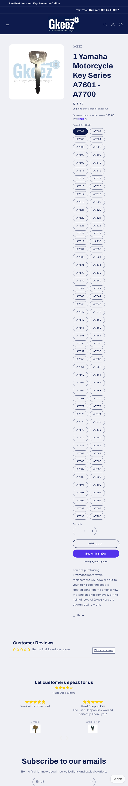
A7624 (97, 218)
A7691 (80, 485)
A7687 (80, 469)
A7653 (80, 335)
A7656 (97, 343)
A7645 (80, 304)
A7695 (80, 500)
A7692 (97, 485)
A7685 (80, 461)
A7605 (80, 147)
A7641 (80, 288)
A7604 (97, 139)
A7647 (80, 312)
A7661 (80, 367)
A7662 (97, 367)
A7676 (97, 422)
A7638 (97, 273)
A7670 (97, 398)
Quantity (77, 524)
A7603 (80, 139)
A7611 (80, 170)
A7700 (97, 516)
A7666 (97, 382)
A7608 (97, 155)
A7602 (97, 131)
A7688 (97, 469)
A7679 (80, 437)
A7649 (80, 320)
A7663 (80, 375)
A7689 (80, 477)
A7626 (97, 225)
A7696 (97, 500)
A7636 (97, 265)
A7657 (80, 351)
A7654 (97, 335)
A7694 (97, 492)
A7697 (80, 508)
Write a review (103, 650)
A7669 (80, 398)
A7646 (97, 304)
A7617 (80, 194)
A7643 (80, 296)
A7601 (80, 131)
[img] (64, 688)
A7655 (80, 343)
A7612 (97, 170)
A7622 (97, 210)
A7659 (80, 359)
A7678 (97, 430)
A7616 (97, 186)
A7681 (80, 445)
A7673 (80, 414)
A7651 (80, 328)
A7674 (97, 414)
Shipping (77, 109)
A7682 (97, 445)
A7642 (97, 288)
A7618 (97, 194)
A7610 (97, 163)
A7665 (80, 382)
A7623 (80, 218)
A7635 (80, 265)
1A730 (97, 241)
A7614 (97, 178)
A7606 (97, 147)
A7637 (80, 273)
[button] (7, 24)
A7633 (80, 257)
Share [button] (80, 615)
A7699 (80, 516)
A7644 (97, 296)
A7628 (97, 233)
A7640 (97, 280)
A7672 (97, 406)
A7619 (80, 202)
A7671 (80, 406)
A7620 (97, 202)
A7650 (97, 320)
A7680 (97, 437)
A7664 (97, 375)
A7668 (97, 390)
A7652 (97, 328)
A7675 (80, 422)
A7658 (97, 351)
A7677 (80, 430)
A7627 (80, 233)
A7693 (80, 492)
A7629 (80, 241)
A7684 (97, 453)
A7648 (97, 312)
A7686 (97, 461)
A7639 (80, 280)
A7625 (80, 225)
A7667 (80, 390)
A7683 (80, 453)
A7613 (80, 178)
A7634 (97, 257)
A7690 (97, 477)
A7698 (97, 508)
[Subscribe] (91, 782)
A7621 (80, 210)
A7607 (80, 155)
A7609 (80, 163)
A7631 (80, 249)
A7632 (97, 249)
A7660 (97, 359)
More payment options (96, 562)
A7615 (80, 186)
